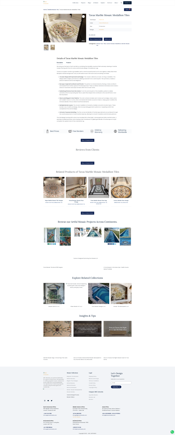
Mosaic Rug (98, 203)
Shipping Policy (92, 376)
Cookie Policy (92, 383)
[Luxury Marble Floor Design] (121, 187)
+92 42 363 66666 (106, 413)
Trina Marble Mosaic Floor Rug (99, 200)
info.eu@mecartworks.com (50, 429)
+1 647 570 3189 (47, 413)
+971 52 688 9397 (77, 413)
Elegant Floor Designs (72, 381)
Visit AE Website (76, 417)
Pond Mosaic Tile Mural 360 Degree (53, 267)
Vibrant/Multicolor (103, 23)
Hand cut (101, 19)
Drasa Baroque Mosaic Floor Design (76, 201)
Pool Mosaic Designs (99, 306)
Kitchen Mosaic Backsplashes (74, 389)
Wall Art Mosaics (71, 378)
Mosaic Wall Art (53, 306)
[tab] (60, 63)
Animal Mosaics (71, 383)
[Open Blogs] (91, 3)
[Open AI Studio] (98, 3)
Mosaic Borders (71, 392)
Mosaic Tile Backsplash (121, 306)
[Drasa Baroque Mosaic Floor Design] (76, 187)
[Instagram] (44, 400)
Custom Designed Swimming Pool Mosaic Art (85, 258)
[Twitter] (51, 400)
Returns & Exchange (94, 378)
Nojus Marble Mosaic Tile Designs (54, 200)
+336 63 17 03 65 (77, 427)
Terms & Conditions (94, 381)
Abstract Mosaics (71, 385)
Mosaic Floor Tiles (101, 43)
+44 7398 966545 (47, 427)
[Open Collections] (79, 3)
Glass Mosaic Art (76, 306)
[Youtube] (48, 400)
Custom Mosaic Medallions (113, 43)
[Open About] (118, 3)
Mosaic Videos (70, 397)
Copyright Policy (93, 387)
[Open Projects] (86, 3)
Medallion (101, 29)
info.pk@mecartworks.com (108, 415)
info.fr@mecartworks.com (79, 429)
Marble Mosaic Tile (53, 9)
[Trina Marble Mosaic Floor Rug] (98, 187)
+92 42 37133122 (116, 413)
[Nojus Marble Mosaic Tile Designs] (53, 187)
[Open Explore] (105, 3)
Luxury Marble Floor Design (121, 200)
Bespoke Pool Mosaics (72, 376)
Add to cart (108, 39)
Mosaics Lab (92, 397)
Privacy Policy (92, 385)
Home (45, 9)
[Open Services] (112, 3)
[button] (83, 16)
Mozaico (91, 399)
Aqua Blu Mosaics (93, 395)
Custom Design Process (73, 395)
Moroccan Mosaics (71, 387)
